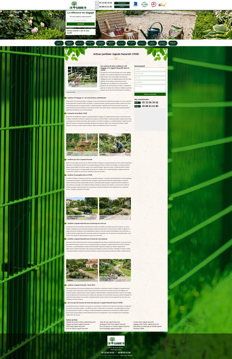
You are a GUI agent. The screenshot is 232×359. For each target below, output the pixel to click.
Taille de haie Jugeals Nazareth (110, 322)
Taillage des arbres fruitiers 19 (163, 43)
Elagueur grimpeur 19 (152, 43)
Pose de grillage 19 (90, 43)
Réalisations (122, 3)
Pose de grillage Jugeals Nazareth (111, 329)
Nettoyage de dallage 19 (69, 43)
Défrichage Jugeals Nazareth (75, 326)
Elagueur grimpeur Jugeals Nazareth (78, 324)
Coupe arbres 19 (79, 43)
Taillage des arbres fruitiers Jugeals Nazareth (80, 322)
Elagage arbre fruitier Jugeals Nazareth (146, 324)
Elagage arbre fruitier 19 (173, 43)
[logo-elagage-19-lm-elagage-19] (78, 5)
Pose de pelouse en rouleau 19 (100, 43)
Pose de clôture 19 (131, 43)
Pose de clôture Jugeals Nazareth (77, 329)
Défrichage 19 (142, 43)
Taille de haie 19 (121, 43)
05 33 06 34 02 (105, 3)
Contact (122, 6)
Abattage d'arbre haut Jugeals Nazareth (113, 324)
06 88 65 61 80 (105, 7)
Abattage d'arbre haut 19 (111, 43)
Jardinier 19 (59, 43)
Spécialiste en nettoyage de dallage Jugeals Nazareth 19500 (147, 328)
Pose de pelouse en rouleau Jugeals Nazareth (114, 326)
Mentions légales (127, 355)
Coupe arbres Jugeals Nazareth (143, 322)
